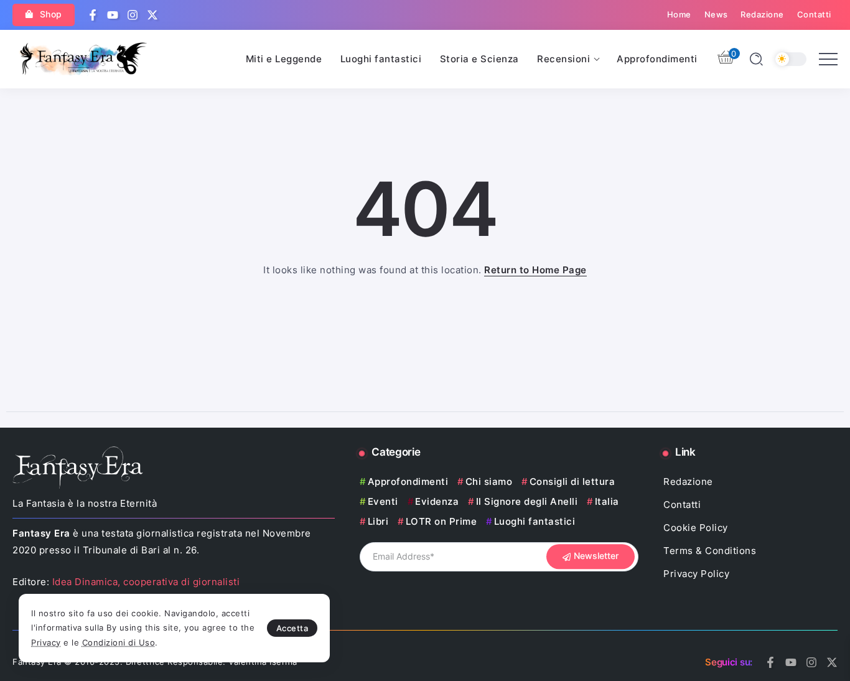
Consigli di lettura (572, 481)
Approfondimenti (408, 481)
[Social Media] (92, 15)
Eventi (383, 501)
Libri (378, 521)
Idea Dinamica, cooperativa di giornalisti (146, 582)
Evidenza (437, 501)
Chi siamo (488, 481)
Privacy (46, 642)
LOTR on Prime (441, 521)
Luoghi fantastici (534, 521)
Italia (607, 501)
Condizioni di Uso (119, 642)
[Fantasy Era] (83, 58)
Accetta (292, 628)
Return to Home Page (535, 270)
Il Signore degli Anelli (526, 501)
